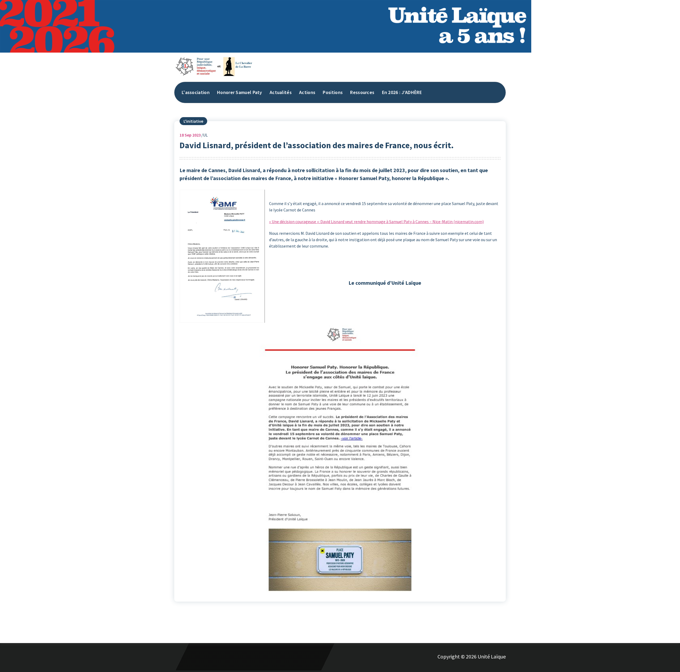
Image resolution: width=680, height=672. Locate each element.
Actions (307, 92)
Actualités (281, 92)
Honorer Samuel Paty (239, 92)
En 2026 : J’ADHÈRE (402, 92)
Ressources (362, 92)
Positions (333, 92)
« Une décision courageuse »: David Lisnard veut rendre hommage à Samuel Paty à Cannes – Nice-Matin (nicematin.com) (376, 221)
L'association (196, 92)
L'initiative (193, 121)
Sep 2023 (190, 135)
